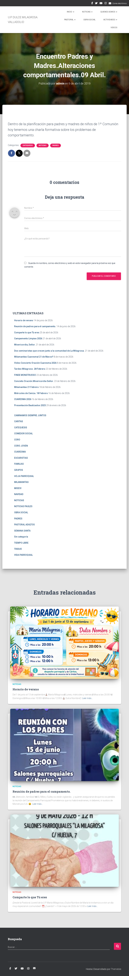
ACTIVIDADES (109, 20)
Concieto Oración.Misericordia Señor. (34, 381)
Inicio (70, 12)
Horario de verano (23, 320)
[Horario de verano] (64, 642)
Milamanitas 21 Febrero (26, 387)
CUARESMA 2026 (22, 399)
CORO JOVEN (21, 446)
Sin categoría (21, 536)
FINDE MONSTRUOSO (25, 375)
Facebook (92, 3)
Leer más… (87, 698)
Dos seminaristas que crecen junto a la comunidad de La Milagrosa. (49, 351)
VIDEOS (114, 27)
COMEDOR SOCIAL (23, 433)
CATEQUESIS (28, 145)
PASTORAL (69, 20)
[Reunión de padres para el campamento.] (64, 744)
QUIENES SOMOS (108, 12)
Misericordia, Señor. (24, 344)
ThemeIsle (116, 969)
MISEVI (17, 488)
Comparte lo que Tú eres (26, 332)
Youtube (101, 3)
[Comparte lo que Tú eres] (64, 850)
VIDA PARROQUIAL (23, 555)
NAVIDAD (18, 494)
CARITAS (18, 421)
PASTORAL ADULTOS (24, 524)
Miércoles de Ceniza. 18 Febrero (31, 393)
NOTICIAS (86, 12)
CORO (17, 439)
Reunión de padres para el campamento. (35, 326)
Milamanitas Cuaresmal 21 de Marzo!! (33, 356)
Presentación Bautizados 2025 (30, 405)
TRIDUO (18, 549)
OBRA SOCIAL (89, 20)
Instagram (105, 3)
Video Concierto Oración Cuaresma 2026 (35, 363)
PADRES (55, 145)
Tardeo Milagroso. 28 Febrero (29, 369)
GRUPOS (18, 470)
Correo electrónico (119, 3)
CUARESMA (20, 451)
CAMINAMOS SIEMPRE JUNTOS (30, 415)
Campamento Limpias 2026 (28, 338)
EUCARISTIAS (21, 458)
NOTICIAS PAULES (23, 506)
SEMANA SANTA (22, 530)
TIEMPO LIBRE (21, 543)
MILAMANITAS (21, 482)
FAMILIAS (19, 464)
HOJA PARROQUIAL (24, 476)
